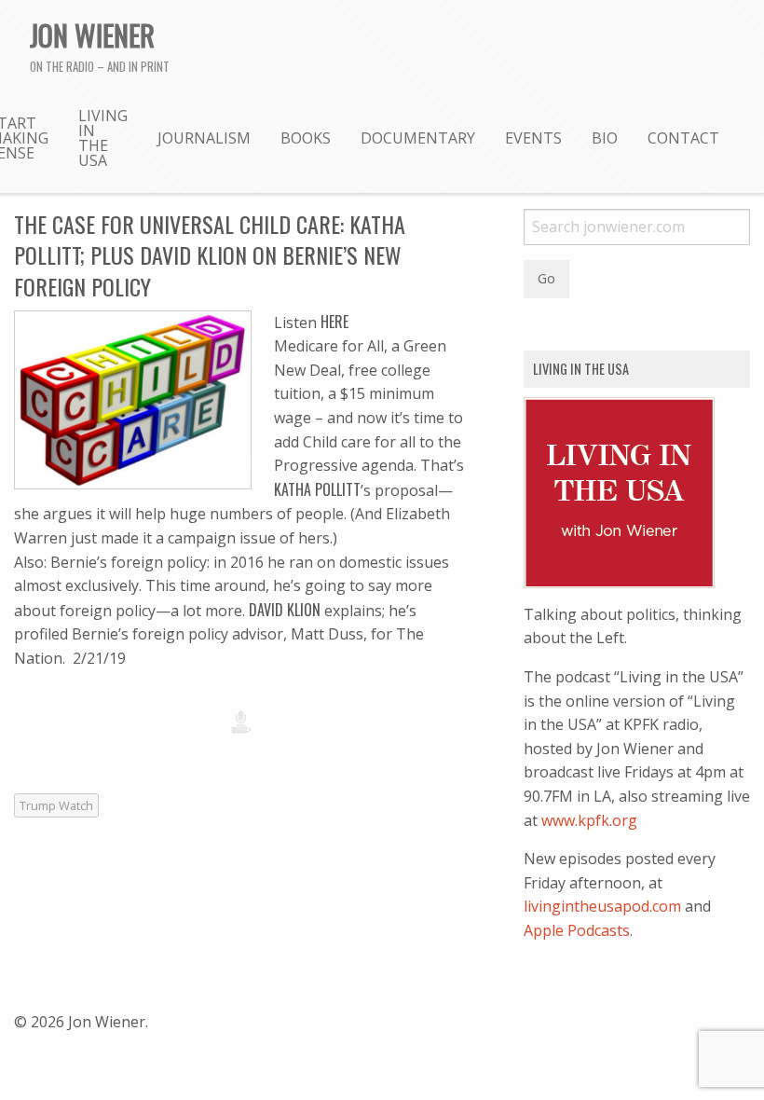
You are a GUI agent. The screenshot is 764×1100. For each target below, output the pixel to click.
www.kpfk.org (589, 820)
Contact (683, 138)
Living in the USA (103, 138)
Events (533, 138)
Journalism (204, 138)
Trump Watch (56, 805)
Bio (605, 138)
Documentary (418, 138)
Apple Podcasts (577, 930)
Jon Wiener (92, 34)
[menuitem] (103, 137)
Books (305, 138)
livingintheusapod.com (602, 906)
